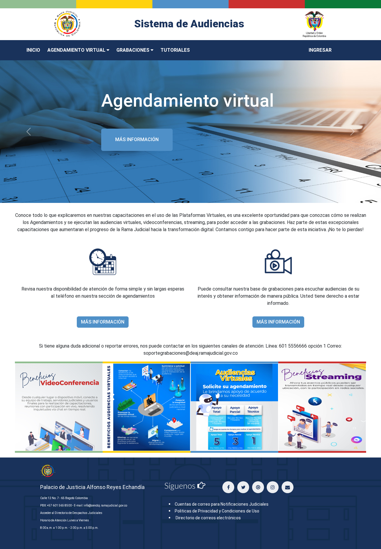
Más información (137, 139)
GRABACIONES (133, 50)
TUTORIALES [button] (175, 50)
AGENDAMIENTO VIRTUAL (77, 50)
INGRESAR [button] (320, 50)
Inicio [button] (33, 50)
